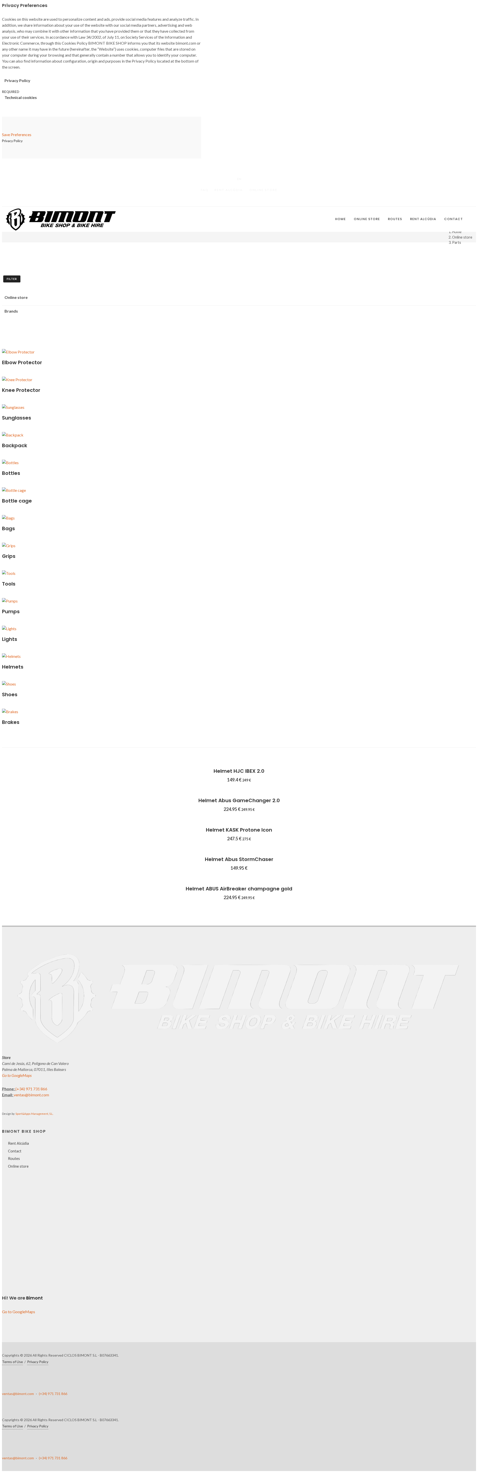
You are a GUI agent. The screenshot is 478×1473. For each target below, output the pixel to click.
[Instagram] (249, 200)
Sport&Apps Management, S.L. (34, 1113)
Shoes (9, 694)
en (239, 179)
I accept (24, 1454)
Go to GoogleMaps (17, 1075)
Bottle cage (17, 500)
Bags (8, 528)
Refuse (23, 1448)
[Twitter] (239, 200)
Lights (9, 639)
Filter (12, 278)
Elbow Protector (22, 362)
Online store (263, 190)
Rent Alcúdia (228, 190)
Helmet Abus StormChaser (239, 859)
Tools (8, 583)
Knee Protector (21, 390)
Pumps (11, 611)
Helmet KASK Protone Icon (239, 829)
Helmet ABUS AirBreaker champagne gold (239, 888)
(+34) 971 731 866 (31, 1088)
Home (457, 232)
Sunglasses (16, 417)
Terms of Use (12, 1362)
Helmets (12, 666)
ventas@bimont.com (31, 1094)
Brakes (10, 722)
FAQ (204, 190)
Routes (14, 1158)
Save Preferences (16, 134)
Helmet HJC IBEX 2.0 (239, 771)
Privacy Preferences (33, 1442)
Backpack (14, 445)
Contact (14, 1151)
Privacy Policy (77, 1428)
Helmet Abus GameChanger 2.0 (239, 800)
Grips (8, 556)
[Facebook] (229, 200)
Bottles (11, 473)
